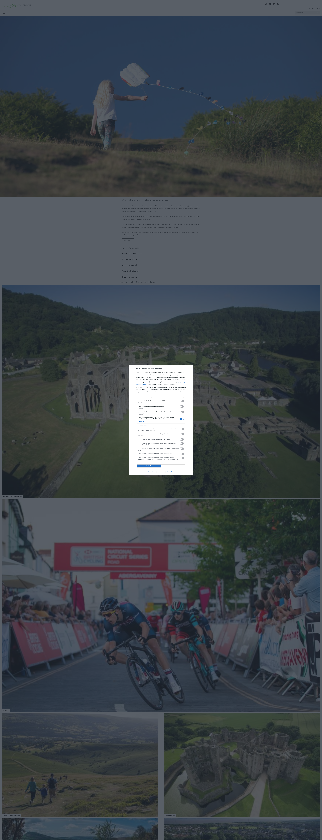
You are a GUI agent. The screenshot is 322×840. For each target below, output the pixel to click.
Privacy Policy (170, 472)
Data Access (161, 472)
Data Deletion (151, 472)
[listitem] (161, 397)
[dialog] (161, 420)
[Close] (190, 368)
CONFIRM (149, 466)
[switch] (182, 401)
